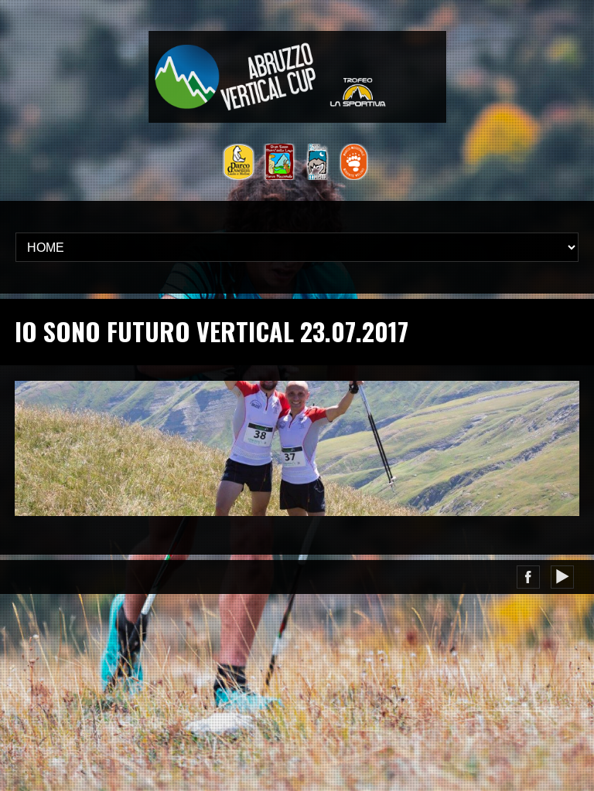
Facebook (528, 577)
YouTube (562, 577)
